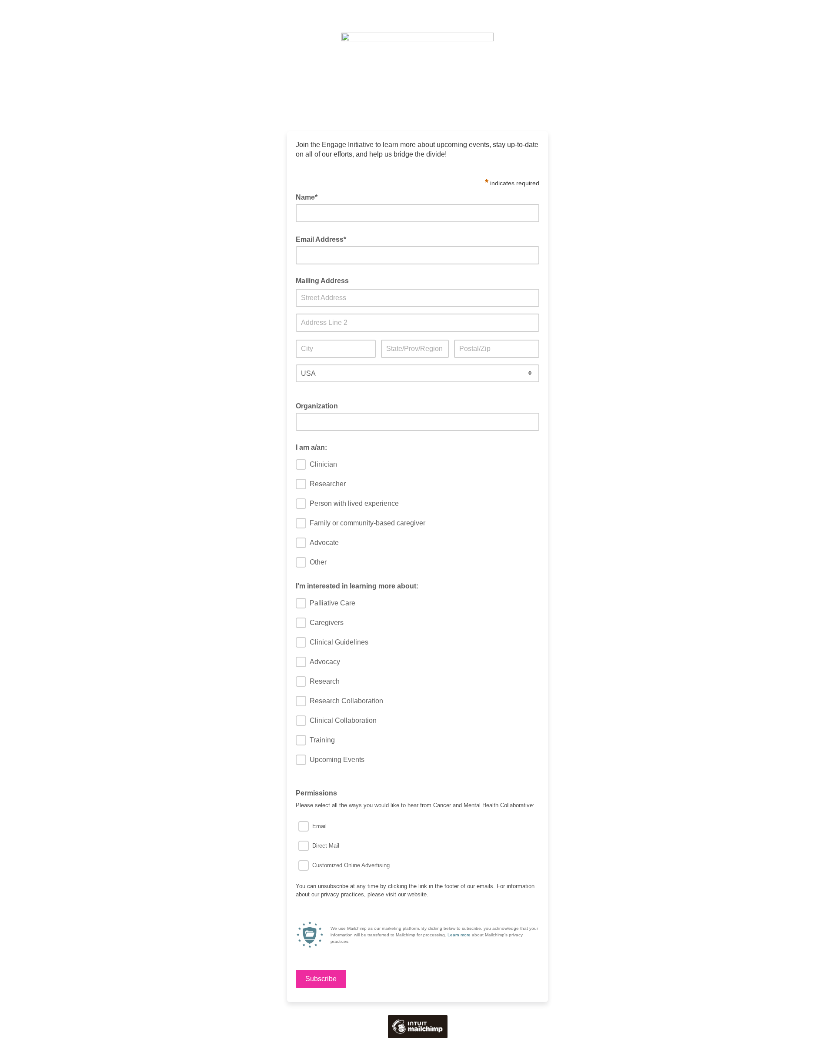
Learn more (459, 934)
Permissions (316, 793)
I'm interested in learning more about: (357, 586)
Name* (309, 196)
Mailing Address (322, 280)
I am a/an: (311, 447)
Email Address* (323, 239)
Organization (319, 405)
